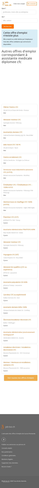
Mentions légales (7, 459)
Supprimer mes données (10, 463)
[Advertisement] (19, 84)
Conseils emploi (7, 448)
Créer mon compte (19, 3)
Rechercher (8, 26)
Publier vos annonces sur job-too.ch (13, 444)
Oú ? (3, 17)
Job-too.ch (6, 481)
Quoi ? (4, 8)
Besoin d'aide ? (7, 467)
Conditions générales (9, 455)
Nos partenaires (7, 452)
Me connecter (32, 3)
